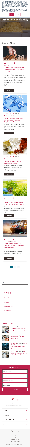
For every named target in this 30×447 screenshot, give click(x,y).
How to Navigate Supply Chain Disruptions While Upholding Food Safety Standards (14, 245)
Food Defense (7, 310)
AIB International (9, 62)
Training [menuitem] (5, 410)
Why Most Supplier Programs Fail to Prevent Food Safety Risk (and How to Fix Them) (14, 69)
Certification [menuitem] (6, 415)
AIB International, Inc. (19, 444)
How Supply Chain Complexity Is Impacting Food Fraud (13, 162)
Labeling (6, 302)
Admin (12, 335)
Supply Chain (8, 65)
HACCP (24, 351)
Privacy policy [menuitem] (15, 437)
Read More (9, 90)
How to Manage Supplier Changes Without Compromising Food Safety (14, 203)
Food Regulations (14, 115)
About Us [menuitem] (5, 424)
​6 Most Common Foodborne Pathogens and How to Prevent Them (18, 346)
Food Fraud (8, 158)
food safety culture (8, 306)
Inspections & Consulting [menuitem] (9, 419)
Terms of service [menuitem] (15, 439)
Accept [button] (12, 14)
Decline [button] (17, 14)
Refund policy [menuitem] (15, 435)
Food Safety (8, 241)
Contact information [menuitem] (15, 441)
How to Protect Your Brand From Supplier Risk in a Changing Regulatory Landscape (13, 120)
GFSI (5, 315)
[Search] (25, 283)
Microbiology (25, 343)
